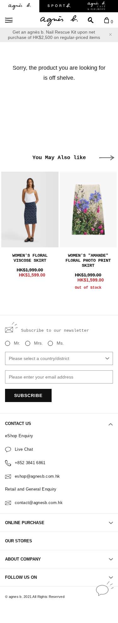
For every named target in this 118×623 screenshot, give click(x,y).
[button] (106, 157)
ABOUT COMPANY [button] (23, 559)
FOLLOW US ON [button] (21, 577)
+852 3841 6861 (30, 462)
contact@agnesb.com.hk (39, 502)
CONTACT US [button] (18, 423)
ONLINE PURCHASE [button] (24, 522)
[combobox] (59, 358)
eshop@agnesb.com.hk (37, 476)
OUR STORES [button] (18, 541)
